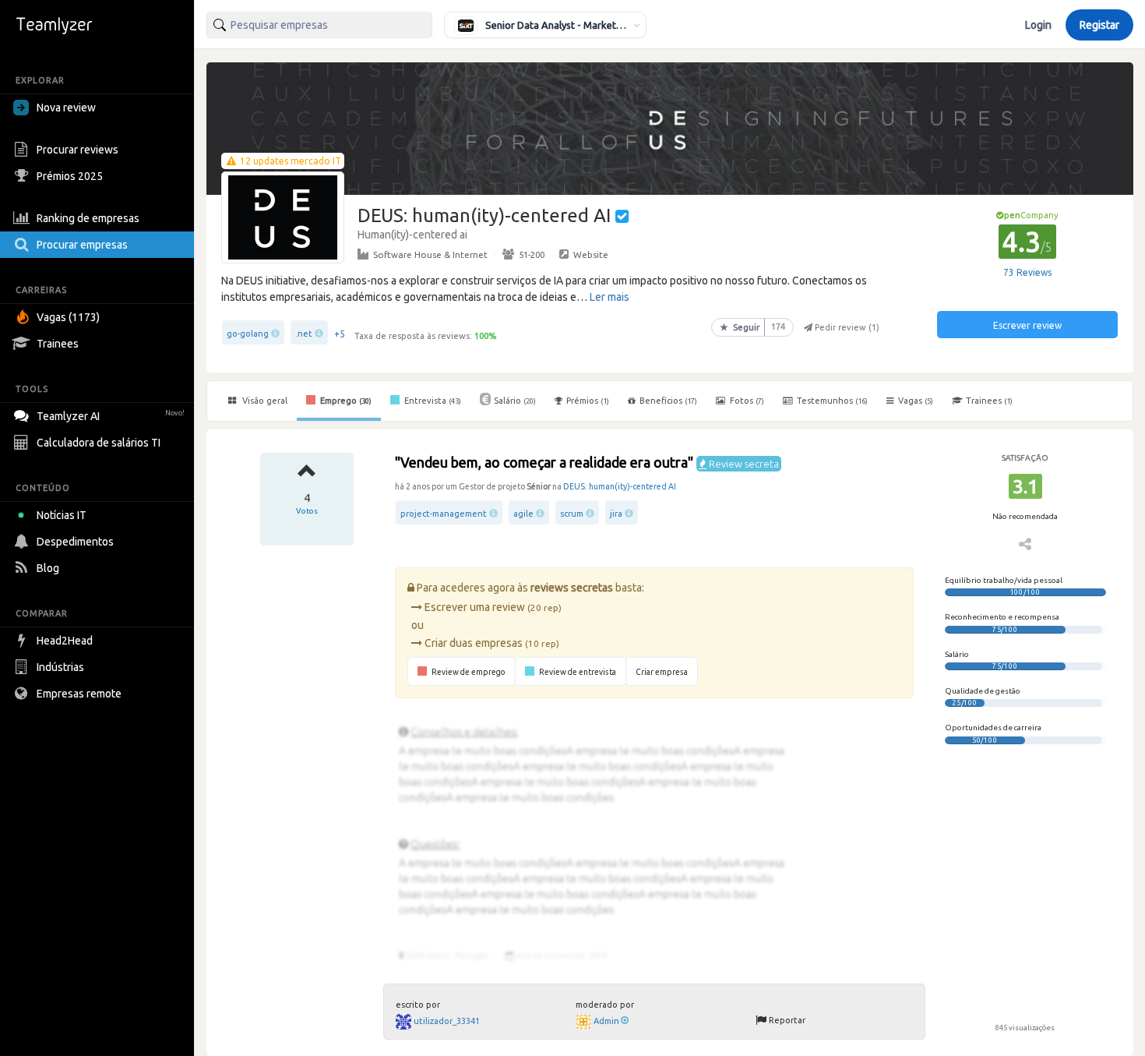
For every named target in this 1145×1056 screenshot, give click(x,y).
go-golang (248, 333)
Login (1038, 25)
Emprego (345, 400)
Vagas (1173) (68, 317)
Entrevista (431, 400)
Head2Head (65, 640)
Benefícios (668, 400)
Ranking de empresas (88, 218)
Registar (1099, 25)
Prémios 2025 (70, 176)
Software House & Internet (430, 254)
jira (616, 513)
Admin (606, 1021)
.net (303, 333)
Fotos (746, 400)
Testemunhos (831, 400)
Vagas (915, 400)
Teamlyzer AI (111, 416)
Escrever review (1027, 325)
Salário (515, 400)
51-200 (531, 254)
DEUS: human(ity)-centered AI (619, 486)
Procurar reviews (77, 149)
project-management (443, 513)
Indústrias (60, 667)
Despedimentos (75, 541)
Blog (48, 568)
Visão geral (263, 400)
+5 (339, 334)
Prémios (587, 400)
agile (523, 513)
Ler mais (609, 297)
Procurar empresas (82, 244)
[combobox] (319, 25)
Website (590, 254)
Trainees (58, 343)
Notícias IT (61, 515)
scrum (571, 513)
